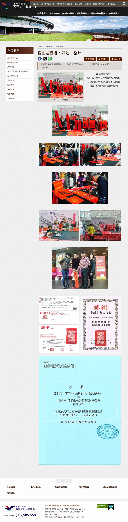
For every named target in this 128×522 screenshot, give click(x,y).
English (88, 4)
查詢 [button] (124, 3)
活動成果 (10, 89)
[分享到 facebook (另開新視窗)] (40, 58)
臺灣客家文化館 (47, 4)
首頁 (40, 46)
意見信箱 (10, 67)
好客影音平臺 (68, 13)
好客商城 (10, 85)
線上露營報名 (12, 76)
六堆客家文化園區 (64, 4)
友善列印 (91, 59)
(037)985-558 (26, 515)
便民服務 (113, 13)
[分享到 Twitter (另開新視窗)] (45, 58)
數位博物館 (55, 13)
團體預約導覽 (12, 62)
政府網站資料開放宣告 (53, 506)
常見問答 (10, 94)
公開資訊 (111, 4)
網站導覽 (78, 4)
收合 (64, 481)
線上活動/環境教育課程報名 (18, 71)
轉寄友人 (104, 59)
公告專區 (42, 13)
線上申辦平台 (12, 58)
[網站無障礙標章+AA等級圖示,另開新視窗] (102, 506)
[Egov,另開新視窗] (111, 507)
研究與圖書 (82, 13)
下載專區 (10, 98)
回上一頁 (117, 59)
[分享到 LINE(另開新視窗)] (50, 58)
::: (2, 2)
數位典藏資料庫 (98, 13)
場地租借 (10, 80)
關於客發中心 (99, 4)
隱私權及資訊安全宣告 (71, 506)
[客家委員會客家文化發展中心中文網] (22, 6)
